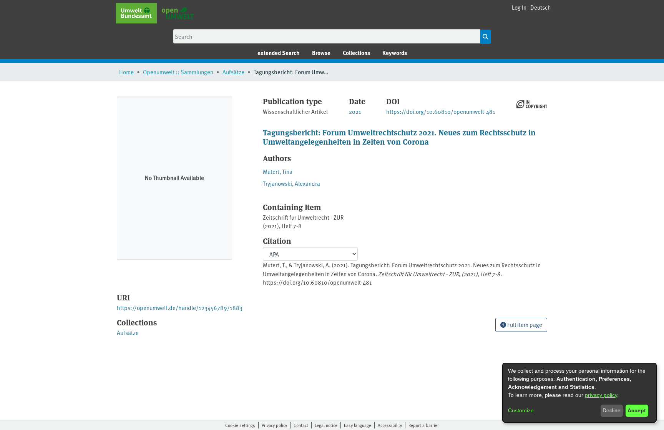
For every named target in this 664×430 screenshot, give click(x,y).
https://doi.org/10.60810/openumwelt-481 (440, 111)
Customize (521, 410)
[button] (540, 7)
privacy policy (601, 395)
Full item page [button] (524, 324)
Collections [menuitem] (356, 52)
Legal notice (326, 425)
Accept (636, 410)
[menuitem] (321, 53)
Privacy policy (274, 425)
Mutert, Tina (277, 171)
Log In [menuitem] (519, 7)
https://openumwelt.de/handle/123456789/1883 (179, 307)
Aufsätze (233, 72)
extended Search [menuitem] (278, 52)
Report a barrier (423, 425)
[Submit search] (485, 37)
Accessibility (390, 425)
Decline (612, 410)
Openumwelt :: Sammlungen (178, 72)
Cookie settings (240, 425)
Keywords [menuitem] (394, 52)
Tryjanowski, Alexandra (291, 183)
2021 (355, 111)
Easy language (357, 425)
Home (126, 72)
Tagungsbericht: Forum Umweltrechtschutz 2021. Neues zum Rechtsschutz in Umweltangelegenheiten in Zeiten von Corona (399, 137)
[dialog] (579, 392)
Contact (301, 425)
